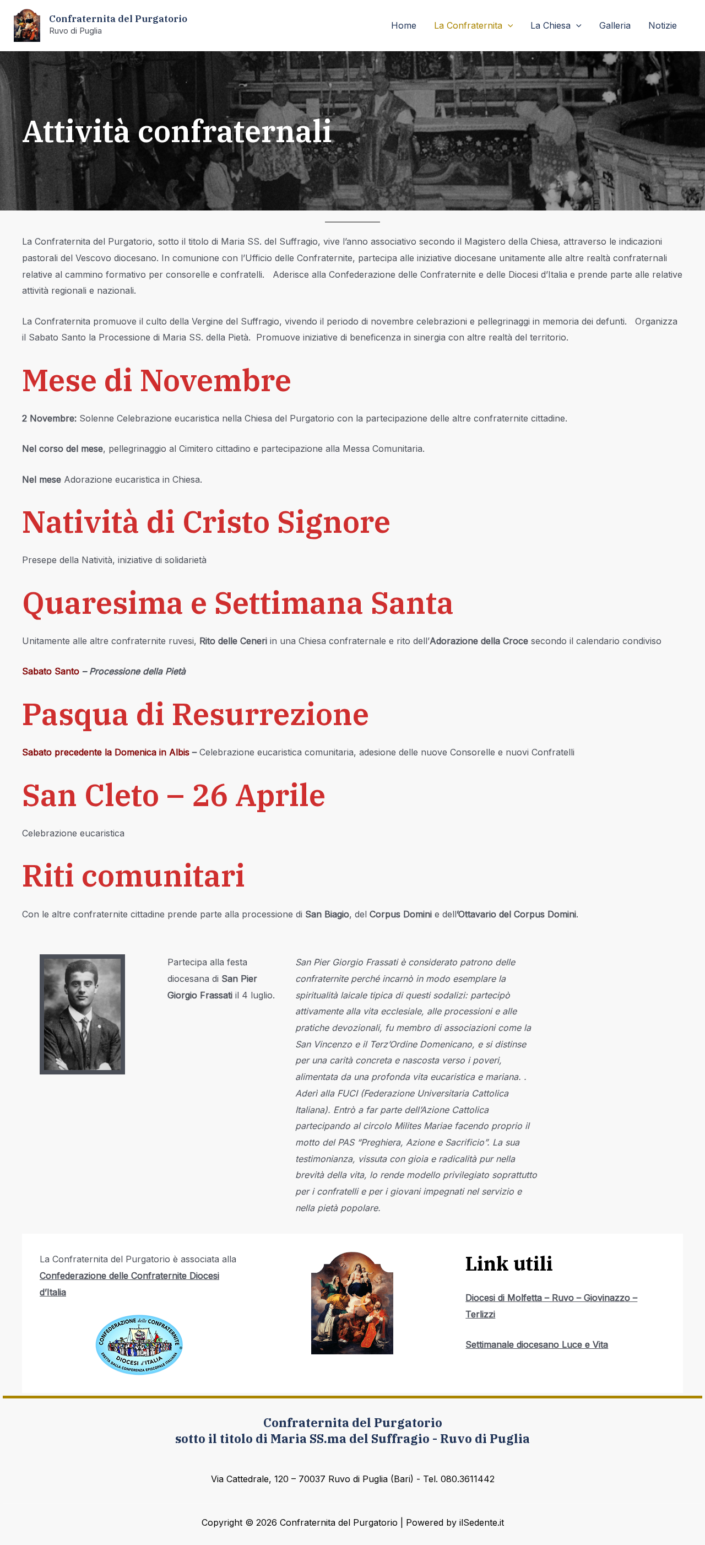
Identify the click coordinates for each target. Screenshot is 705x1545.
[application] (507, 25)
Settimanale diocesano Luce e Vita (536, 1344)
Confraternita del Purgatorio (118, 19)
